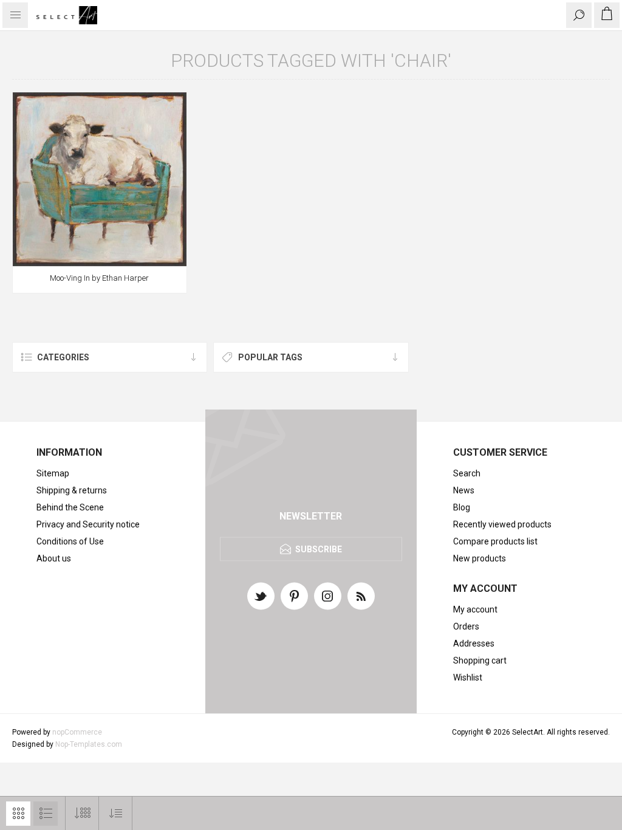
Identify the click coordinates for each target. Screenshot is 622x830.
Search (466, 473)
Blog (461, 507)
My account (475, 609)
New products (479, 558)
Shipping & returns (71, 490)
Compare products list (495, 541)
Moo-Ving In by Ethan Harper (99, 278)
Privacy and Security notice (88, 524)
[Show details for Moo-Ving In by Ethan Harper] (99, 179)
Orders (466, 626)
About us (53, 558)
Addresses (473, 643)
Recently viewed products (502, 524)
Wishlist (467, 677)
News (463, 490)
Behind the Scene (70, 507)
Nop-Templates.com (88, 744)
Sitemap (52, 473)
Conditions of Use (70, 541)
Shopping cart (480, 660)
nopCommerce (77, 732)
